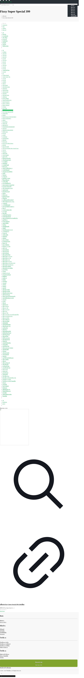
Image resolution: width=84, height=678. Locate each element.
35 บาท (4, 67)
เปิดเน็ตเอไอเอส (6, 334)
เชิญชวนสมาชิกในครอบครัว (8, 296)
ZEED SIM (4, 153)
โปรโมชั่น (4, 384)
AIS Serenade (5, 92)
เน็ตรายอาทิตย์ (5, 321)
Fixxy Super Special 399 (7, 17)
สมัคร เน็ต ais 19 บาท (7, 256)
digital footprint (5, 102)
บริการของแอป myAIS (7, 188)
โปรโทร (4, 44)
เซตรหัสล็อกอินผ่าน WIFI (8, 298)
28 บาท (4, 62)
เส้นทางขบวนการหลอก (7, 348)
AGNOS (4, 82)
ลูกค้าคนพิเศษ (5, 249)
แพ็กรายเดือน (5, 359)
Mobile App (5, 131)
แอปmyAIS (4, 371)
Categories (4, 25)
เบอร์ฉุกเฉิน (5, 328)
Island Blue (4, 121)
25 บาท (4, 58)
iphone (3, 120)
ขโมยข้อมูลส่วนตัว (6, 160)
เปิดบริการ (4, 329)
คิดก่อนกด (4, 166)
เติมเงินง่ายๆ (5, 304)
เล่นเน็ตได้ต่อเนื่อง (6, 343)
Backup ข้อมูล (5, 98)
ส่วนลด (4, 271)
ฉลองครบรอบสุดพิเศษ (7, 171)
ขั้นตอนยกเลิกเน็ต (6, 158)
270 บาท (4, 60)
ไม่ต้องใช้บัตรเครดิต (7, 394)
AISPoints (4, 97)
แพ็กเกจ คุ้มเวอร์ (6, 363)
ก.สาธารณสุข (5, 155)
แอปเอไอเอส (5, 372)
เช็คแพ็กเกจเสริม (6, 291)
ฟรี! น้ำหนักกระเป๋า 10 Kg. (8, 201)
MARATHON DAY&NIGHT (8, 126)
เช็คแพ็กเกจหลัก (6, 289)
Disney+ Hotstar (6, 103)
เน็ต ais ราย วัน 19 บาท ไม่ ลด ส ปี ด (10, 314)
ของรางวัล (4, 156)
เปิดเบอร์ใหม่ (5, 336)
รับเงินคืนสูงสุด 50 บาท (7, 230)
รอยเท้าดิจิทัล (5, 223)
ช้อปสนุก (4, 175)
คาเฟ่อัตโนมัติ (5, 165)
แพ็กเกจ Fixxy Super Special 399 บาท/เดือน (12, 604)
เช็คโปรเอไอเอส (6, 294)
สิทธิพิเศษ (4, 276)
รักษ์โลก (4, 225)
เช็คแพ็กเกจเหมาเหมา (7, 293)
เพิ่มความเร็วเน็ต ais (4, 654)
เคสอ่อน (4, 286)
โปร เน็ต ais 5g (5, 376)
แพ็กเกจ (4, 361)
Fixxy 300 (4, 108)
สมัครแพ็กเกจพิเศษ (6, 266)
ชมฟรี (3, 173)
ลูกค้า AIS (4, 248)
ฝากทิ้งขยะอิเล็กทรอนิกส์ (7, 200)
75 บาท (4, 78)
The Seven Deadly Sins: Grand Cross (10, 148)
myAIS (3, 135)
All (3, 32)
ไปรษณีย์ (4, 392)
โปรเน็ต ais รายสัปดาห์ (5, 644)
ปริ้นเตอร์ (2, 629)
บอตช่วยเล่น (5, 190)
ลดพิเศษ (4, 238)
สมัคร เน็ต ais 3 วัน (6, 258)
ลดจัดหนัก (4, 236)
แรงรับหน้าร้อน (5, 366)
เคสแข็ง (4, 288)
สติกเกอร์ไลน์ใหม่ (6, 254)
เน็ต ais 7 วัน (5, 313)
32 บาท (4, 63)
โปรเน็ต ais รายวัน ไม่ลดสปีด (9, 381)
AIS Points (4, 88)
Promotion (2, 634)
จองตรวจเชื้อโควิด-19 (7, 168)
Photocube (4, 141)
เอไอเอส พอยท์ (5, 353)
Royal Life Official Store (7, 143)
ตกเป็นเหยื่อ (5, 181)
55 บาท (4, 72)
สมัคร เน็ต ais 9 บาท (6, 261)
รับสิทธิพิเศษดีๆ (5, 226)
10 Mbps (4, 52)
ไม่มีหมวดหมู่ (5, 46)
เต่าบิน (4, 301)
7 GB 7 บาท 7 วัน (6, 77)
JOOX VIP (4, 123)
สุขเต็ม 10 (4, 278)
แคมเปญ (4, 356)
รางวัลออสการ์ (5, 231)
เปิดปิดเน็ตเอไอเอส (6, 333)
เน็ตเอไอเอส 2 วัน (6, 326)
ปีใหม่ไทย (4, 198)
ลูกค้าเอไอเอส (5, 253)
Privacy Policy (3, 622)
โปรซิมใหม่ (5, 41)
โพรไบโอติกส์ (5, 386)
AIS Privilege (5, 90)
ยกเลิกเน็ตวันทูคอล (6, 215)
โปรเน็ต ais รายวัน (6, 379)
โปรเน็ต (4, 42)
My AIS (4, 133)
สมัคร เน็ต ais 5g (6, 259)
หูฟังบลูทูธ (8, 667)
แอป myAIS (5, 369)
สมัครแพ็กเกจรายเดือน (7, 268)
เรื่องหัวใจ (4, 341)
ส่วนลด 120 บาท (6, 273)
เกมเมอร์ (4, 283)
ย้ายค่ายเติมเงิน (6, 221)
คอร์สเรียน (4, 163)
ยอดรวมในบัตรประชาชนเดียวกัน (10, 218)
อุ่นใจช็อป (4, 281)
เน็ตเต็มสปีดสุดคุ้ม (6, 324)
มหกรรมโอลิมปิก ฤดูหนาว (8, 206)
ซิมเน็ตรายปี (3, 667)
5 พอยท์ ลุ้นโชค (5, 70)
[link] (13, 5)
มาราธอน (4, 211)
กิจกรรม (4, 34)
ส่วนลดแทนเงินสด (6, 274)
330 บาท (4, 65)
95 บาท (4, 80)
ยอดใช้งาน (4, 220)
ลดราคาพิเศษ (5, 239)
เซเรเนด (4, 299)
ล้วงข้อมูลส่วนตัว (6, 241)
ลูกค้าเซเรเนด (5, 251)
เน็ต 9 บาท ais (5, 306)
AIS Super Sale (5, 95)
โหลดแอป (4, 387)
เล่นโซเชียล (5, 344)
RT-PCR (4, 145)
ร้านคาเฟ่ (4, 233)
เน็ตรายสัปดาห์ (5, 319)
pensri (3, 403)
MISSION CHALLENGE (7, 130)
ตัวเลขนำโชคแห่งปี (6, 186)
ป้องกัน (4, 193)
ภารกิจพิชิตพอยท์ (6, 205)
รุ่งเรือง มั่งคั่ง (5, 235)
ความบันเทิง (5, 36)
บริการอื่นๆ (4, 37)
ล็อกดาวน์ (4, 243)
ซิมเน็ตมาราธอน (6, 178)
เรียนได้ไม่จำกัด (6, 339)
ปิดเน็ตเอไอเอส (5, 196)
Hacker (4, 115)
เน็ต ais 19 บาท (5, 309)
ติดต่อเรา (2, 620)
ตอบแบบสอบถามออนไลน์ (8, 185)
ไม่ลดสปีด (4, 396)
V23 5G (4, 150)
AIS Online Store (6, 87)
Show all (4, 30)
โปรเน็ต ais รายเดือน (4, 645)
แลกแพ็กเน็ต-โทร (6, 367)
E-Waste (4, 106)
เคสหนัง (4, 284)
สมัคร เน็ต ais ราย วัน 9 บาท (8, 263)
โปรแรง (4, 382)
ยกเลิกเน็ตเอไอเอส (6, 216)
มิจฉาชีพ (4, 213)
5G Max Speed (5, 75)
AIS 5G (4, 83)
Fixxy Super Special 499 (7, 111)
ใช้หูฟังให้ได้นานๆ (6, 391)
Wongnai (4, 151)
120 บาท (4, 53)
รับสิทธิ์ (4, 228)
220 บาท (4, 57)
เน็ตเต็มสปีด (5, 323)
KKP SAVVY (5, 125)
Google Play (5, 113)
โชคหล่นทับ (5, 374)
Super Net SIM (5, 146)
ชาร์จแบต (4, 176)
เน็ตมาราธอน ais (4, 647)
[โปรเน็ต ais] (6, 2)
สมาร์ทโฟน (5, 269)
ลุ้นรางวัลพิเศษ (5, 244)
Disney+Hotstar (5, 105)
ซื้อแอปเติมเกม (5, 180)
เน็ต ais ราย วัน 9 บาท (7, 316)
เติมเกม (4, 303)
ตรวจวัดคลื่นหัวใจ (6, 183)
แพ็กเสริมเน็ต (5, 364)
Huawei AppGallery (6, 118)
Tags (3, 26)
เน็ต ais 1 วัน (5, 308)
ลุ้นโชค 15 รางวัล (6, 246)
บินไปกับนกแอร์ (6, 191)
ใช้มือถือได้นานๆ (6, 389)
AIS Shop (4, 93)
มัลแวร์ (4, 208)
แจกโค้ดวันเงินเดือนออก (7, 358)
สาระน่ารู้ (4, 39)
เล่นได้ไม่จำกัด (5, 346)
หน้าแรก (4, 16)
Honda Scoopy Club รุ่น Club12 (9, 116)
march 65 (4, 128)
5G (3, 73)
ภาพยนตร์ (4, 203)
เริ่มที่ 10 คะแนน (6, 338)
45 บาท (4, 68)
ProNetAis (4, 402)
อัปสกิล (4, 279)
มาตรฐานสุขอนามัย (6, 210)
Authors (4, 28)
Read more (2, 611)
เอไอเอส (4, 351)
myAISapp (4, 136)
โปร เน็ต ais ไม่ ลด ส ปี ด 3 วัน (9, 377)
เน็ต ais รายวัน (5, 318)
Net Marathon (5, 138)
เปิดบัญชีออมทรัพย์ (6, 331)
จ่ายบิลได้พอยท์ (5, 170)
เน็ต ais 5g (4, 311)
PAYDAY (4, 140)
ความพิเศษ (4, 161)
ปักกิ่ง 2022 (4, 195)
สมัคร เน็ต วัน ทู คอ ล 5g (7, 264)
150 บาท (4, 55)
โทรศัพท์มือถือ (3, 632)
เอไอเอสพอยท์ (5, 354)
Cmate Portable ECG (6, 100)
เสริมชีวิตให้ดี (5, 349)
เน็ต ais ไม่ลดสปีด (4, 656)
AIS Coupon (5, 85)
